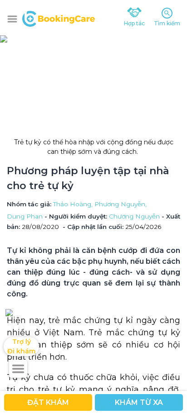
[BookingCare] (58, 18)
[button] (12, 19)
